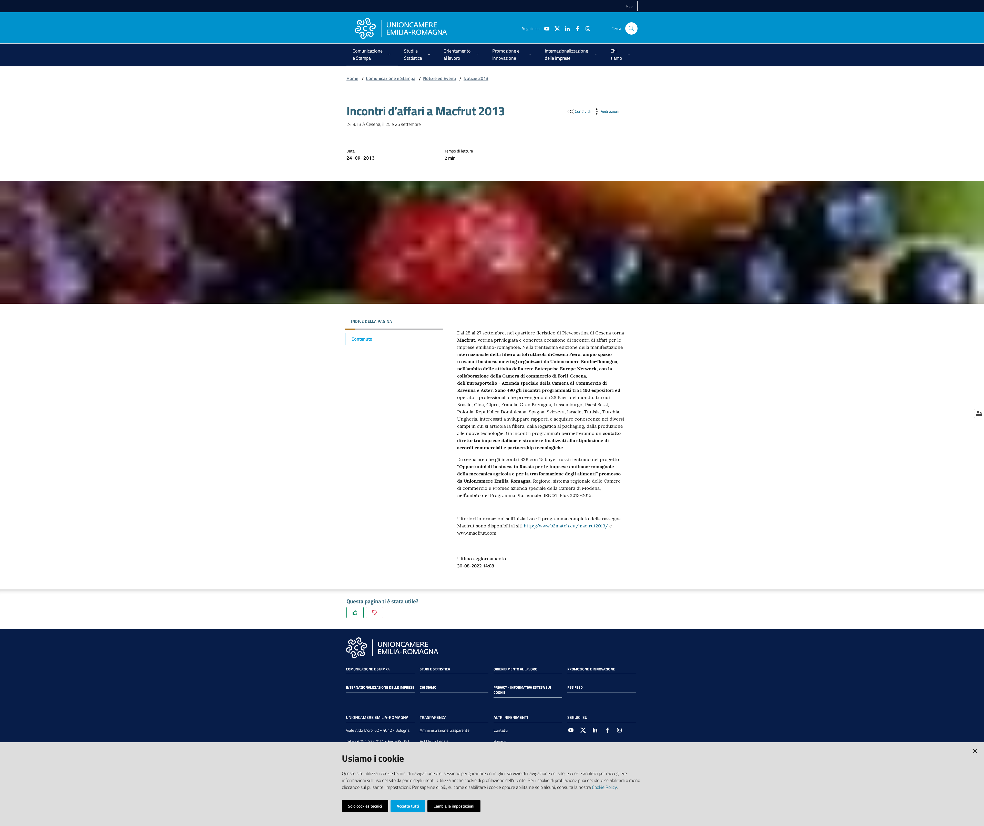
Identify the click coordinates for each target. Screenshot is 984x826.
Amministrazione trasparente (444, 730)
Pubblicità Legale (434, 741)
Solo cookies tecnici (365, 806)
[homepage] (401, 28)
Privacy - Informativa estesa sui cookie (522, 690)
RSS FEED (575, 687)
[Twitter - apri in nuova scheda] (555, 28)
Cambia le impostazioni (454, 806)
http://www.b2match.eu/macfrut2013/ (566, 526)
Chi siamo (428, 687)
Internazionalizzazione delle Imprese (380, 687)
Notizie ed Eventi (439, 78)
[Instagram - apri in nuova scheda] (586, 28)
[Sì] (355, 612)
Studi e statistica (435, 669)
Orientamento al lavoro (515, 669)
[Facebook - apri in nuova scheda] (575, 28)
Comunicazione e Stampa (390, 78)
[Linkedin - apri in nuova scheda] (565, 28)
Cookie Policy (604, 787)
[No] (374, 612)
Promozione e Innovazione (591, 669)
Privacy (500, 741)
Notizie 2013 (476, 78)
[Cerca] (631, 28)
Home (352, 78)
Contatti (501, 730)
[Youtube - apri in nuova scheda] (545, 28)
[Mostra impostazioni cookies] (979, 413)
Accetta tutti (408, 806)
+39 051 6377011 (368, 741)
